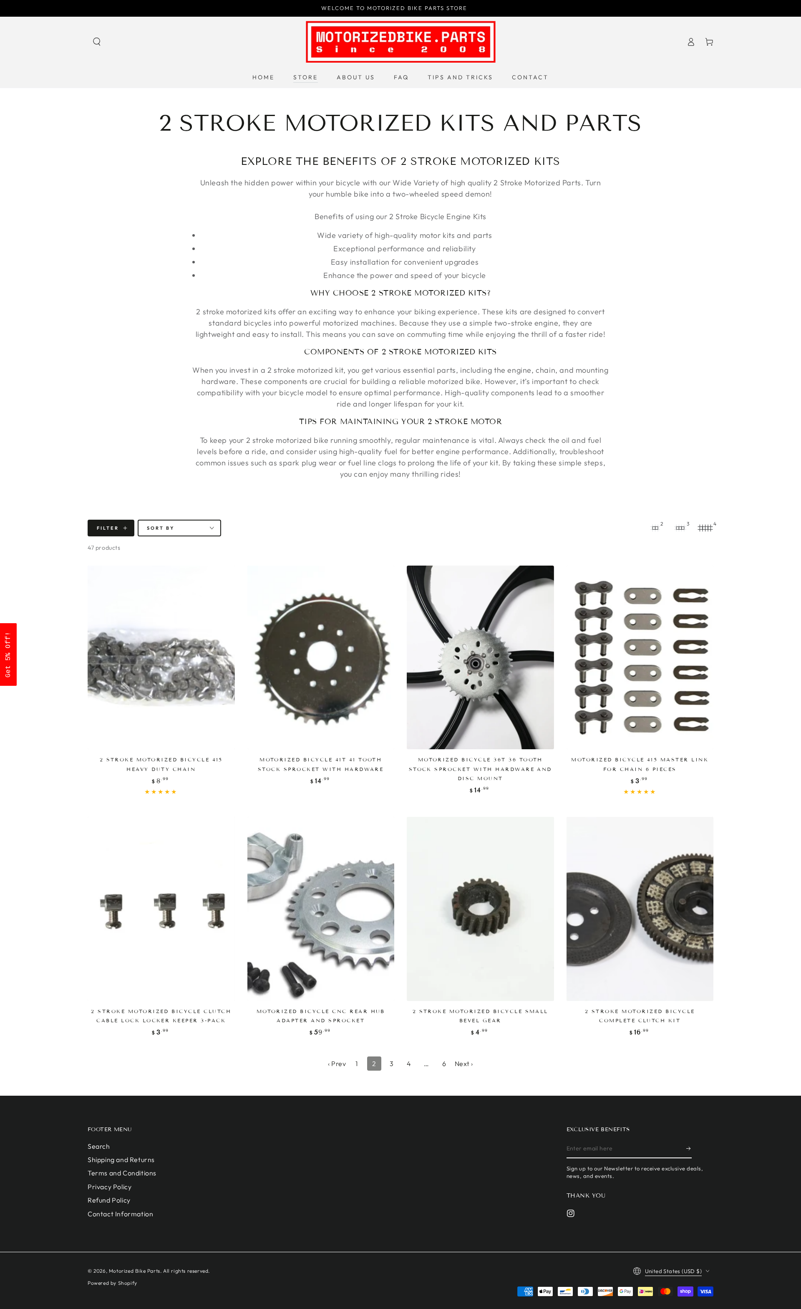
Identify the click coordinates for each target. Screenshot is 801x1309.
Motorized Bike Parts (134, 1271)
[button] (97, 42)
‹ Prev (337, 1063)
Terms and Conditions (122, 1173)
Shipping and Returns (121, 1159)
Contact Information (120, 1214)
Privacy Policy (109, 1187)
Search (99, 1146)
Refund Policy (109, 1200)
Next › (464, 1063)
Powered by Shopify (112, 1283)
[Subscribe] (689, 1149)
